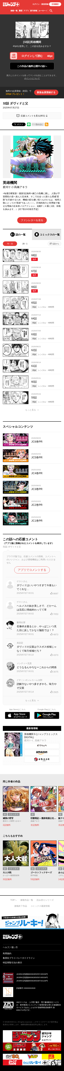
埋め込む (39, 124)
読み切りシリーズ (45, 900)
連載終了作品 (20, 906)
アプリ (26, 11)
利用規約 (7, 953)
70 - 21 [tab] (10, 244)
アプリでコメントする (32, 569)
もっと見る (30, 410)
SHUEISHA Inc (11, 1022)
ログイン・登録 (41, 4)
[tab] (17, 234)
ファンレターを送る (32, 220)
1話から (55, 244)
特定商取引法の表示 (12, 962)
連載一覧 (14, 11)
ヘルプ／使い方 (10, 947)
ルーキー (43, 11)
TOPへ (13, 900)
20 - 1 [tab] (24, 244)
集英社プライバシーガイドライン (19, 958)
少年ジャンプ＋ (11, 4)
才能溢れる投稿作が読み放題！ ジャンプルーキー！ (32, 920)
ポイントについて (32, 78)
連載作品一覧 (26, 900)
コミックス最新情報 (40, 906)
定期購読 (55, 4)
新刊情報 (33, 11)
